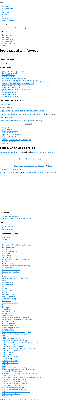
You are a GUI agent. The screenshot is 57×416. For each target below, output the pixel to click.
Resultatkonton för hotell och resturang (16, 259)
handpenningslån (12, 131)
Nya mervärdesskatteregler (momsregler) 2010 (18, 84)
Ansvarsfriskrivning (9, 299)
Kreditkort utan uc (8, 129)
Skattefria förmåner (9, 326)
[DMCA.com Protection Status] (28, 124)
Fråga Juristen (5, 111)
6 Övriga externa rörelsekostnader (14, 381)
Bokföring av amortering (10, 73)
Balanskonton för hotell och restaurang (16, 266)
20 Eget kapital (7, 354)
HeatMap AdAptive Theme (29, 399)
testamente (19, 111)
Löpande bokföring (9, 43)
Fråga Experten (5, 104)
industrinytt (10, 117)
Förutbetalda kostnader (10, 96)
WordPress (12, 399)
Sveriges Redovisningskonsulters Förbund (16, 218)
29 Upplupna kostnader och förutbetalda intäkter (19, 373)
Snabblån (5, 138)
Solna (16, 166)
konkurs (41, 111)
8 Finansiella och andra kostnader (14, 390)
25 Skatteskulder (8, 365)
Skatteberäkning (8, 274)
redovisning (22, 114)
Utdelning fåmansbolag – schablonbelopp (17, 319)
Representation (7, 257)
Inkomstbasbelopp (8, 76)
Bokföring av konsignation (11, 85)
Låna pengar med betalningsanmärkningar (16, 140)
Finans (2, 117)
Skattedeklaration (8, 276)
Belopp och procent (9, 313)
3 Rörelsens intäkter (9, 375)
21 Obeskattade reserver (11, 357)
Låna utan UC (7, 143)
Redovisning (6, 12)
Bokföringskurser (8, 295)
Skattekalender (7, 315)
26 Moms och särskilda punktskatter (15, 367)
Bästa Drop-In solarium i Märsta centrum (42, 172)
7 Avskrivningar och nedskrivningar (14, 383)
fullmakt (26, 111)
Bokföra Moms (7, 35)
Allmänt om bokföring (10, 303)
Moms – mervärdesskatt (10, 290)
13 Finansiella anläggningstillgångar (14, 340)
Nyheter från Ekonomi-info (11, 216)
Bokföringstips (7, 41)
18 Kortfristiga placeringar (11, 350)
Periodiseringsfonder (9, 251)
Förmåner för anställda (10, 321)
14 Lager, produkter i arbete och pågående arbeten (20, 342)
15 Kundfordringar (8, 344)
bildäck (4, 239)
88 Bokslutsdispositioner (11, 394)
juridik (13, 111)
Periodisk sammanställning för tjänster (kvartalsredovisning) (22, 80)
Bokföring (5, 6)
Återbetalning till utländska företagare (14, 78)
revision (43, 114)
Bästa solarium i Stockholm (9, 152)
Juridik (4, 16)
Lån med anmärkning (9, 141)
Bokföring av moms (8, 75)
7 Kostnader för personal (11, 385)
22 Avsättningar (7, 359)
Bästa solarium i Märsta (8, 172)
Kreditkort (5, 127)
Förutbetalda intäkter (9, 93)
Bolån (4, 131)
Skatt (4, 45)
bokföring (14, 114)
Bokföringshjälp (7, 39)
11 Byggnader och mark (10, 336)
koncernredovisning (33, 114)
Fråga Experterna (6, 107)
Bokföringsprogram (9, 8)
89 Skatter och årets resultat (12, 396)
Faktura (5, 286)
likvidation (33, 111)
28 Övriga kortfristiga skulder (12, 371)
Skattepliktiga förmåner (10, 328)
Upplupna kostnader (9, 94)
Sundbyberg (23, 166)
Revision (5, 14)
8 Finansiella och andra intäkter (13, 388)
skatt (54, 114)
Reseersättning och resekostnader (13, 71)
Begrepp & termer (8, 311)
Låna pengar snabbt (9, 133)
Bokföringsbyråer (8, 247)
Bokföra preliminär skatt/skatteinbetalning (16, 89)
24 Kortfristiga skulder (10, 363)
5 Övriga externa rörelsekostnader (14, 379)
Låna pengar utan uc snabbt (11, 134)
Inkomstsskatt (7, 268)
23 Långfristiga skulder (10, 361)
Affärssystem (6, 292)
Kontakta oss (6, 301)
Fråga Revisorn (5, 114)
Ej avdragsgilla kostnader (11, 270)
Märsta (50, 166)
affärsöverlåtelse (17, 121)
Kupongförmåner (8, 330)
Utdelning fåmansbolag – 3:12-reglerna (16, 317)
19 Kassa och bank (8, 352)
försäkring (38, 121)
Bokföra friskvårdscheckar (11, 87)
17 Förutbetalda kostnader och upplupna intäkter (19, 348)
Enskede (41, 166)
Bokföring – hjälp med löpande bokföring (16, 245)
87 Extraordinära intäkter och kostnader (16, 392)
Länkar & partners (8, 21)
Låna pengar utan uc (9, 136)
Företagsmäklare (5, 121)
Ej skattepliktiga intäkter (10, 272)
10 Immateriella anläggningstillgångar (15, 334)
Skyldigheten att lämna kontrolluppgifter (16, 332)
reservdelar (6, 237)
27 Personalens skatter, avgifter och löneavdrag (19, 369)
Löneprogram (7, 18)
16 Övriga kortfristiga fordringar (13, 346)
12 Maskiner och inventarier (12, 338)
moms (49, 114)
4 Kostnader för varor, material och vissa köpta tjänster (21, 377)
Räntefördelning (8, 253)
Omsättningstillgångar (9, 91)
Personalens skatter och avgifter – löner (16, 278)
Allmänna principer (9, 323)
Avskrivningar (7, 243)
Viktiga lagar (6, 309)
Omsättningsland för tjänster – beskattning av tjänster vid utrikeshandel (26, 82)
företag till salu (29, 121)
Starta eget (6, 305)
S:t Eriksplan (32, 166)
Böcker (4, 10)
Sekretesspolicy (7, 263)
